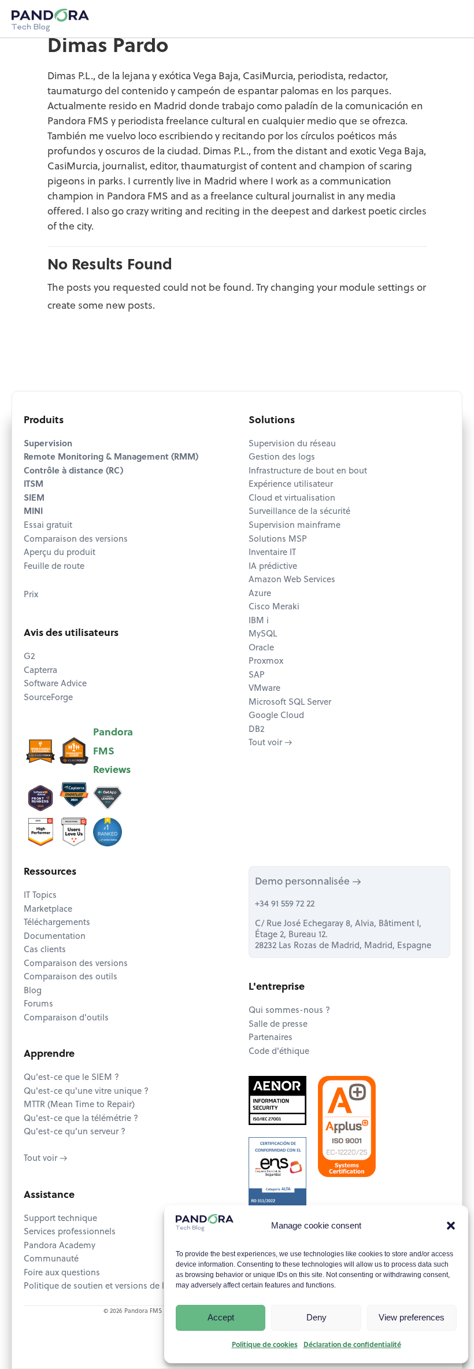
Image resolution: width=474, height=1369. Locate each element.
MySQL (263, 634)
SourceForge (48, 698)
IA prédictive (273, 567)
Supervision (48, 444)
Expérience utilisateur (291, 485)
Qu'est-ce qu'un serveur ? (74, 1132)
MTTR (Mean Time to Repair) (79, 1105)
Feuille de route (54, 567)
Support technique (60, 1219)
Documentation (55, 937)
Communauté (51, 1259)
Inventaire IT (272, 553)
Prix (31, 595)
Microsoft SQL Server (290, 703)
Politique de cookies (265, 1345)
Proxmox (266, 662)
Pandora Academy (59, 1246)
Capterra (40, 671)
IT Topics (40, 896)
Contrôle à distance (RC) (73, 471)
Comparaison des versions (76, 540)
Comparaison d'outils (66, 1018)
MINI (33, 512)
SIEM (34, 499)
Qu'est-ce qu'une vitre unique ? (86, 1092)
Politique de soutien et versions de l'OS (101, 1287)
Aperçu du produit (59, 553)
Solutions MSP (278, 540)
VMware (264, 689)
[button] (451, 1225)
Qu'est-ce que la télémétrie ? (81, 1119)
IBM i (259, 621)
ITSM (33, 485)
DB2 (256, 730)
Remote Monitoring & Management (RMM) (111, 457)
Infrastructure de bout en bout (308, 471)
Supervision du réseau (292, 444)
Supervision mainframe (294, 526)
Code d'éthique (279, 1052)
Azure (260, 594)
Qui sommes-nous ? (289, 1011)
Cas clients (45, 950)
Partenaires (270, 1038)
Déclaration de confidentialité (352, 1345)
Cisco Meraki (274, 607)
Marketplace (48, 910)
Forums (38, 1004)
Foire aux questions (62, 1273)
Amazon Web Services (292, 580)
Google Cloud (276, 716)
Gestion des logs (282, 457)
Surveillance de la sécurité (299, 512)
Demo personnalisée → (308, 881)
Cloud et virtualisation (292, 499)
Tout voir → (270, 743)
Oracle (261, 648)
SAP (257, 675)
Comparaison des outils (70, 977)
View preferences (412, 1317)
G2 (29, 657)
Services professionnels (70, 1232)
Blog (33, 991)
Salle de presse (278, 1025)
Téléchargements (57, 923)
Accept (221, 1317)
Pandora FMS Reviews (113, 751)
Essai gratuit (48, 526)
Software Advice (55, 684)
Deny (316, 1317)
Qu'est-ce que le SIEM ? (71, 1078)
